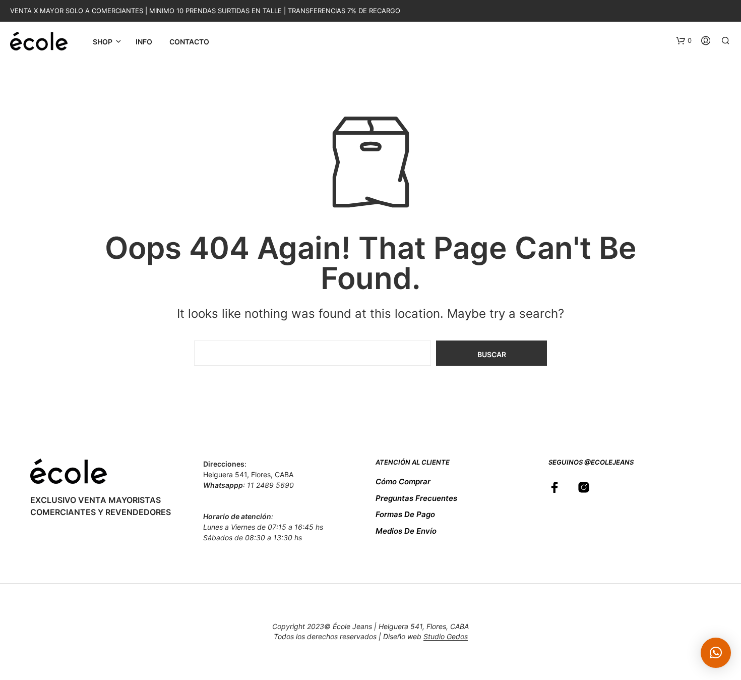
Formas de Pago (405, 514)
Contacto (189, 41)
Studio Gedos (445, 637)
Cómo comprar (403, 481)
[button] (684, 41)
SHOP (102, 41)
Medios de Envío (406, 531)
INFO (144, 41)
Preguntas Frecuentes (416, 498)
